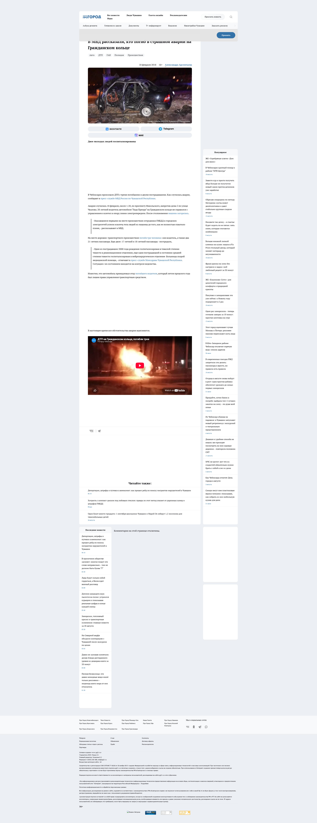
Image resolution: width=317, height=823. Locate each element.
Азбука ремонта (90, 26)
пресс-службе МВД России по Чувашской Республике (128, 198)
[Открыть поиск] (230, 16)
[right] (235, 26)
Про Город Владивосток (109, 729)
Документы (134, 26)
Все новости (113, 15)
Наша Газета (147, 720)
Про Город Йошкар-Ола (130, 720)
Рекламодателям (178, 15)
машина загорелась (178, 213)
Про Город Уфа (148, 723)
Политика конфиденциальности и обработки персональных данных (102, 787)
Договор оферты (148, 741)
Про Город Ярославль (86, 723)
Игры (109, 18)
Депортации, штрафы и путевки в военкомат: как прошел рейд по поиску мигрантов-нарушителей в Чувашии (139, 492)
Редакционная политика (87, 741)
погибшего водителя (146, 273)
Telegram (82, 738)
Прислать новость (213, 16)
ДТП (100, 55)
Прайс (113, 744)
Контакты (145, 738)
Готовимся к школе (112, 26)
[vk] (92, 431)
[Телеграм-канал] (166, 129)
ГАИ (109, 55)
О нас (112, 738)
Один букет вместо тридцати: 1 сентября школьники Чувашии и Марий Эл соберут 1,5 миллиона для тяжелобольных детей (135, 516)
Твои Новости (105, 720)
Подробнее (144, 783)
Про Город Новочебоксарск (88, 720)
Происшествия (135, 55)
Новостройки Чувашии (194, 26)
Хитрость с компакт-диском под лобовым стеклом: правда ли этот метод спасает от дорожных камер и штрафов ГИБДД (136, 503)
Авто (91, 55)
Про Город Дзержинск (87, 729)
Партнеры (82, 747)
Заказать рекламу (220, 26)
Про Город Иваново (171, 720)
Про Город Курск (106, 723)
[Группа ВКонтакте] (113, 129)
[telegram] (100, 431)
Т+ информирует (153, 26)
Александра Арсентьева (178, 64)
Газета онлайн (156, 15)
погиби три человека (150, 237)
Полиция (119, 55)
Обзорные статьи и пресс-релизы (91, 744)
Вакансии (172, 26)
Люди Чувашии (134, 15)
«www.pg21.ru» (96, 752)
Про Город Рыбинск (128, 723)
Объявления (115, 741)
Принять (226, 35)
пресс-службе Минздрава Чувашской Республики (156, 260)
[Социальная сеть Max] (140, 135)
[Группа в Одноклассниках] (194, 726)
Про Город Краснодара (130, 729)
